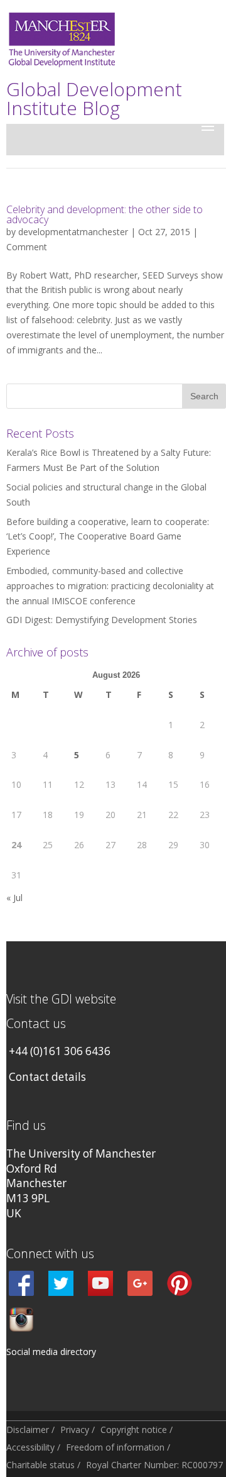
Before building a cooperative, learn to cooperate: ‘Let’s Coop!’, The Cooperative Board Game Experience (107, 537)
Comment (26, 247)
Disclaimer (27, 1430)
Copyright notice (133, 1430)
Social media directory (51, 1352)
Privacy (74, 1430)
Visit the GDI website (61, 998)
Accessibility (30, 1447)
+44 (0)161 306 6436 (59, 1051)
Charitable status (40, 1465)
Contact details (47, 1077)
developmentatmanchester (73, 232)
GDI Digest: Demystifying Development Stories (101, 620)
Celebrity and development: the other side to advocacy (104, 214)
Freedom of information (115, 1447)
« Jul (14, 898)
